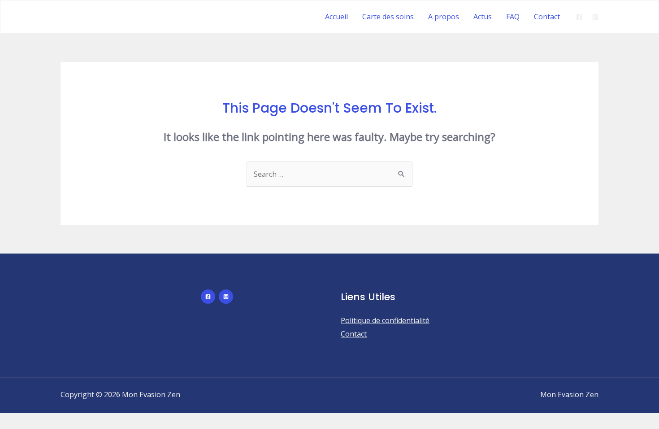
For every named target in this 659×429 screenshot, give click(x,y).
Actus (482, 17)
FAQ (513, 17)
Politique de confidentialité (385, 320)
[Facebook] (579, 17)
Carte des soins (388, 17)
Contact (547, 17)
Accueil (336, 17)
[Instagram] (595, 17)
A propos (443, 17)
